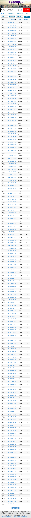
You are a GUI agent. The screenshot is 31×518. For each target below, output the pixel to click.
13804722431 (12, 439)
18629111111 (12, 22)
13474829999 (12, 68)
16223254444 (12, 283)
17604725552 (12, 294)
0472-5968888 (12, 153)
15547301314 (12, 370)
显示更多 (15, 508)
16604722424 (12, 392)
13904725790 (12, 471)
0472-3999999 (12, 25)
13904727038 (12, 466)
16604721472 (12, 262)
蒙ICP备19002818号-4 (7, 517)
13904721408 (12, 485)
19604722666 (12, 243)
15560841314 (12, 365)
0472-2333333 (12, 47)
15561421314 (12, 368)
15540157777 (12, 82)
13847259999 (12, 44)
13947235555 (12, 107)
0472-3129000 (12, 300)
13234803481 (12, 411)
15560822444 (12, 341)
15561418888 (12, 66)
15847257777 (12, 58)
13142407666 (12, 224)
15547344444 (12, 112)
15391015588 (12, 414)
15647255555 (12, 33)
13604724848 (12, 327)
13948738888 (12, 41)
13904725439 (12, 474)
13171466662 (12, 305)
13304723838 (12, 251)
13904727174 (12, 425)
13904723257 (12, 490)
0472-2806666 (12, 169)
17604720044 (12, 362)
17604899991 (12, 308)
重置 (27, 16)
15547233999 (12, 221)
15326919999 (12, 77)
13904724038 (12, 479)
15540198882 (12, 403)
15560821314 (12, 384)
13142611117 (12, 319)
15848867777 (12, 52)
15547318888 (12, 74)
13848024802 (12, 183)
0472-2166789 (12, 245)
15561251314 (12, 351)
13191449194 (12, 281)
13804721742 (12, 444)
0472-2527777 (12, 172)
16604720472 (12, 131)
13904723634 (12, 496)
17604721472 (12, 273)
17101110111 (12, 205)
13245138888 (12, 96)
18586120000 (12, 161)
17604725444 (12, 311)
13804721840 (12, 428)
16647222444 (12, 253)
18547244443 (12, 417)
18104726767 (12, 302)
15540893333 (12, 147)
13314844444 (12, 63)
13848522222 (12, 49)
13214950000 (12, 150)
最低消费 (26, 19)
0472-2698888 (12, 164)
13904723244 (12, 504)
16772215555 (12, 226)
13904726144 (12, 498)
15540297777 (12, 90)
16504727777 (12, 142)
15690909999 (12, 30)
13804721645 (12, 441)
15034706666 (12, 117)
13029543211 (12, 419)
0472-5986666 (12, 177)
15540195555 (12, 126)
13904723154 (12, 430)
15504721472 (12, 259)
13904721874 (12, 436)
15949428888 (12, 79)
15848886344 (12, 449)
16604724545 (12, 395)
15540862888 (12, 218)
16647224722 (12, 199)
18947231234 (12, 270)
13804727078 (12, 330)
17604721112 (12, 292)
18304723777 (12, 196)
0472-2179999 (12, 175)
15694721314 (12, 373)
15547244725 (12, 406)
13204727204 (12, 400)
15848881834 (12, 458)
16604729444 (12, 278)
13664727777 (12, 60)
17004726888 (12, 240)
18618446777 (12, 194)
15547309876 (12, 357)
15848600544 (12, 343)
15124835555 (12, 136)
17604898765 (12, 338)
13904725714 (12, 487)
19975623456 (12, 207)
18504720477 (12, 297)
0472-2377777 (12, 93)
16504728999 (12, 237)
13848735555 (12, 104)
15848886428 (12, 455)
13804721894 (12, 433)
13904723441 (12, 493)
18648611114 (12, 422)
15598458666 (12, 229)
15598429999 (12, 71)
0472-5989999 (12, 155)
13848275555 (12, 109)
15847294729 (12, 185)
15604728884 (12, 289)
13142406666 (12, 115)
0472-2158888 (12, 158)
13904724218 (12, 477)
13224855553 (12, 324)
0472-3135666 (12, 248)
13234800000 (12, 55)
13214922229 (12, 322)
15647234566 (12, 349)
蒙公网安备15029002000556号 (21, 517)
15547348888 (12, 98)
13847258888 (12, 36)
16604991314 (12, 387)
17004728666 (12, 409)
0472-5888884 (12, 232)
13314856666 (12, 101)
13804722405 (12, 447)
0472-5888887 (12, 213)
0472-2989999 (12, 166)
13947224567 (12, 234)
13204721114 (12, 335)
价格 (20, 19)
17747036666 (12, 123)
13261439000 (12, 332)
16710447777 (12, 191)
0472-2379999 (12, 180)
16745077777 (12, 139)
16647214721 (12, 215)
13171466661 (12, 316)
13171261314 (12, 381)
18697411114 (12, 398)
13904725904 (12, 501)
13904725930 (12, 468)
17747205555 (12, 134)
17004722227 (12, 256)
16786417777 (12, 188)
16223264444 (12, 286)
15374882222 (12, 145)
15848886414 (12, 460)
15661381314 (12, 376)
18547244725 (12, 390)
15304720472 (12, 128)
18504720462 (12, 360)
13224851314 (12, 379)
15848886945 (12, 452)
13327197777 (12, 120)
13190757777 (12, 85)
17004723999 (12, 267)
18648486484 (12, 346)
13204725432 (12, 275)
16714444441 (12, 210)
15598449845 (12, 354)
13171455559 (12, 313)
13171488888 (12, 28)
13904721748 (12, 482)
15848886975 (12, 463)
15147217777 (12, 87)
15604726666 (12, 38)
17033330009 (12, 264)
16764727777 (12, 202)
